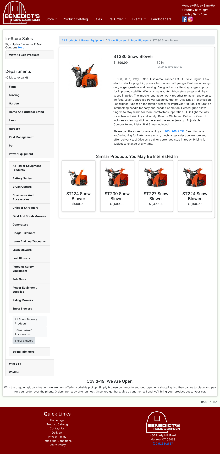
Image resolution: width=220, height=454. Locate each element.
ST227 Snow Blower (156, 196)
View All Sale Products (24, 55)
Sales (98, 19)
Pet (11, 145)
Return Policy (57, 445)
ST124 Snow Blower (78, 196)
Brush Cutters (22, 186)
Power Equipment (21, 154)
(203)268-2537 (163, 443)
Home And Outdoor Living (26, 112)
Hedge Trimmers (24, 233)
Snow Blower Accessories (23, 332)
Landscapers (161, 19)
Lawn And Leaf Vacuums (29, 241)
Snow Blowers (22, 308)
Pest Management (21, 137)
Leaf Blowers (21, 258)
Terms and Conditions (57, 440)
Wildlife (14, 372)
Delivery (57, 432)
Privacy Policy (57, 436)
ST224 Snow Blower (194, 196)
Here (21, 47)
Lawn (12, 120)
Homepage (57, 420)
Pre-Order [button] (115, 19)
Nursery (14, 128)
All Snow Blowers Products (26, 321)
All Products (70, 40)
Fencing (14, 95)
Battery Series (22, 178)
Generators (20, 224)
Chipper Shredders (25, 207)
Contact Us (57, 428)
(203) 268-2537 (173, 131)
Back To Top (209, 402)
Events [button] (137, 19)
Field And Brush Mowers (29, 216)
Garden (14, 103)
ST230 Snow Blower (117, 196)
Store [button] (50, 19)
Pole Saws (19, 279)
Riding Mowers (23, 300)
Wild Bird (15, 363)
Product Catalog (75, 19)
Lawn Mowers (22, 249)
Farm (12, 86)
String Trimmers (24, 351)
